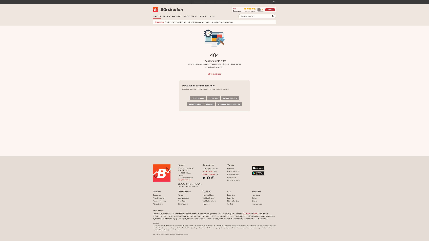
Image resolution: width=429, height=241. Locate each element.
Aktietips (209, 104)
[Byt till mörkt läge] (260, 9)
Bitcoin (254, 198)
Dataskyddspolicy (233, 174)
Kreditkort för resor (209, 198)
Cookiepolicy (231, 177)
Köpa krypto (256, 195)
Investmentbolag (183, 198)
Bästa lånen (231, 195)
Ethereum (255, 201)
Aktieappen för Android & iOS (229, 104)
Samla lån (230, 204)
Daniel (255, 213)
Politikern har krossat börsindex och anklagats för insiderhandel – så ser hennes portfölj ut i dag (194, 22)
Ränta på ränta (158, 204)
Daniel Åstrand (208, 171)
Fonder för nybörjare (159, 201)
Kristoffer (246, 213)
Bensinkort (206, 204)
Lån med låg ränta (233, 201)
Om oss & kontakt (233, 171)
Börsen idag (213, 98)
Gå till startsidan (214, 74)
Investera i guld (257, 204)
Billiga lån (230, 198)
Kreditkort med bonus (209, 201)
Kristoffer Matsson (209, 174)
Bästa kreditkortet (208, 195)
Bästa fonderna (183, 204)
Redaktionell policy (233, 180)
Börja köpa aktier (195, 104)
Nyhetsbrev (231, 168)
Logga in (270, 9)
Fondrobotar (182, 201)
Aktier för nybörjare (159, 198)
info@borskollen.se (184, 180)
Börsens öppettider (230, 98)
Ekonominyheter (197, 98)
